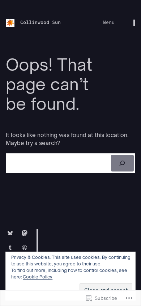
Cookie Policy (37, 277)
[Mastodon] (24, 233)
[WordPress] (24, 247)
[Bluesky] (10, 233)
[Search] (122, 163)
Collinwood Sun (40, 23)
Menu (109, 23)
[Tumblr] (10, 247)
